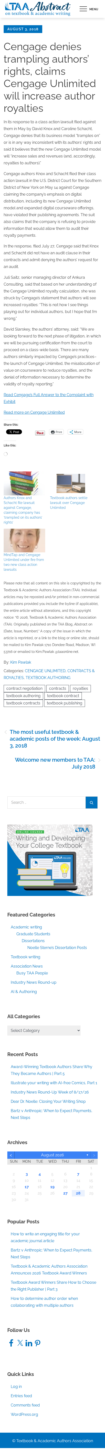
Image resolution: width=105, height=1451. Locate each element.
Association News (27, 966)
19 (52, 1186)
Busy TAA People (32, 973)
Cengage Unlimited (45, 671)
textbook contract (63, 695)
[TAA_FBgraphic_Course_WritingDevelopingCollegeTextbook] (50, 860)
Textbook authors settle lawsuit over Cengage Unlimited (68, 503)
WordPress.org (24, 1414)
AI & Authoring (24, 991)
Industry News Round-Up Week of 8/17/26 (50, 1092)
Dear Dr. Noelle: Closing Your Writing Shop (48, 1101)
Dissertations (33, 940)
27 (65, 1193)
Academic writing (26, 927)
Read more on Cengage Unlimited (34, 412)
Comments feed (25, 1405)
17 (27, 1186)
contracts (57, 688)
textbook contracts (23, 703)
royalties (80, 688)
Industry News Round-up (33, 982)
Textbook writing (25, 957)
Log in (16, 1386)
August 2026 (52, 1155)
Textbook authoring (48, 677)
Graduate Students (33, 934)
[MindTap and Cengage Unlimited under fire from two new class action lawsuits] (24, 540)
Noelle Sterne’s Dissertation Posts (57, 947)
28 (78, 1193)
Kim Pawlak (20, 662)
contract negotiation (24, 688)
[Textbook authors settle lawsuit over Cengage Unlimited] (71, 483)
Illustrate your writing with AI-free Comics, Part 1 (54, 1083)
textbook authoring (23, 695)
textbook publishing (64, 703)
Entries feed (21, 1396)
